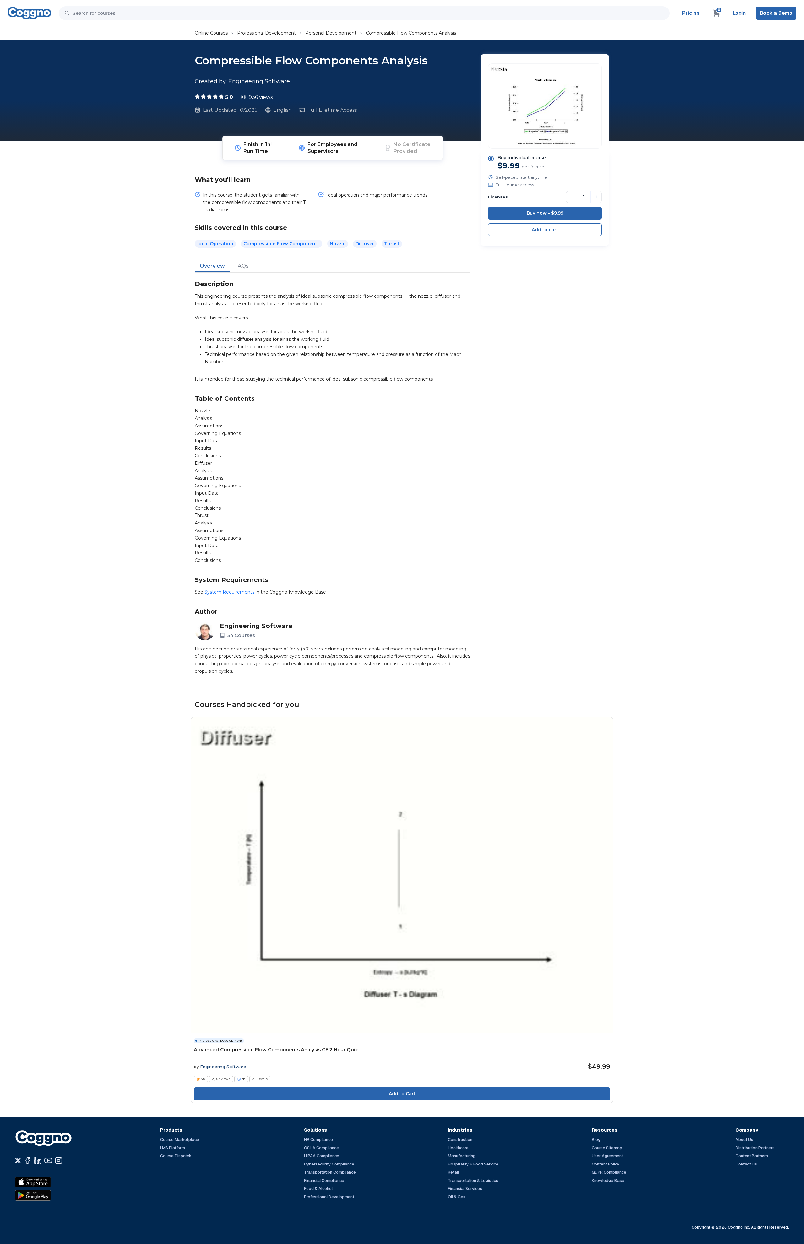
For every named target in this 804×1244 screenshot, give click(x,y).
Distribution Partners (755, 1147)
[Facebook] (27, 1160)
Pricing (690, 13)
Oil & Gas (456, 1196)
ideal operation (215, 244)
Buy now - (545, 213)
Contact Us (746, 1164)
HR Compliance (318, 1139)
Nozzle (337, 244)
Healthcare (458, 1147)
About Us (744, 1139)
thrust (391, 244)
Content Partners (752, 1156)
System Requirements (229, 592)
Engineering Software (259, 81)
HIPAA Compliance (321, 1156)
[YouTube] (48, 1160)
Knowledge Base (608, 1180)
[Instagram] (58, 1160)
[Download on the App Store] (46, 1182)
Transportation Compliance (330, 1172)
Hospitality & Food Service (473, 1164)
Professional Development (266, 33)
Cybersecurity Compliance (329, 1164)
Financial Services (465, 1188)
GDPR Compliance (609, 1172)
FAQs (242, 266)
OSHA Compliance (321, 1147)
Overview (212, 266)
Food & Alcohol (318, 1188)
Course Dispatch (175, 1156)
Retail (453, 1172)
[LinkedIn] (38, 1160)
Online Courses (211, 33)
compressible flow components (281, 244)
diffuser (365, 244)
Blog (596, 1139)
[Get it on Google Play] (46, 1195)
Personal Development (330, 33)
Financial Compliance (324, 1180)
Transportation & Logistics (473, 1180)
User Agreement (607, 1156)
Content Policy (605, 1164)
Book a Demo (776, 13)
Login (739, 13)
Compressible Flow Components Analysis (411, 33)
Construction (460, 1139)
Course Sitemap (607, 1147)
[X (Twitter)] (18, 1160)
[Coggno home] (29, 13)
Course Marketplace (179, 1139)
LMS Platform (172, 1147)
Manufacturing (461, 1156)
